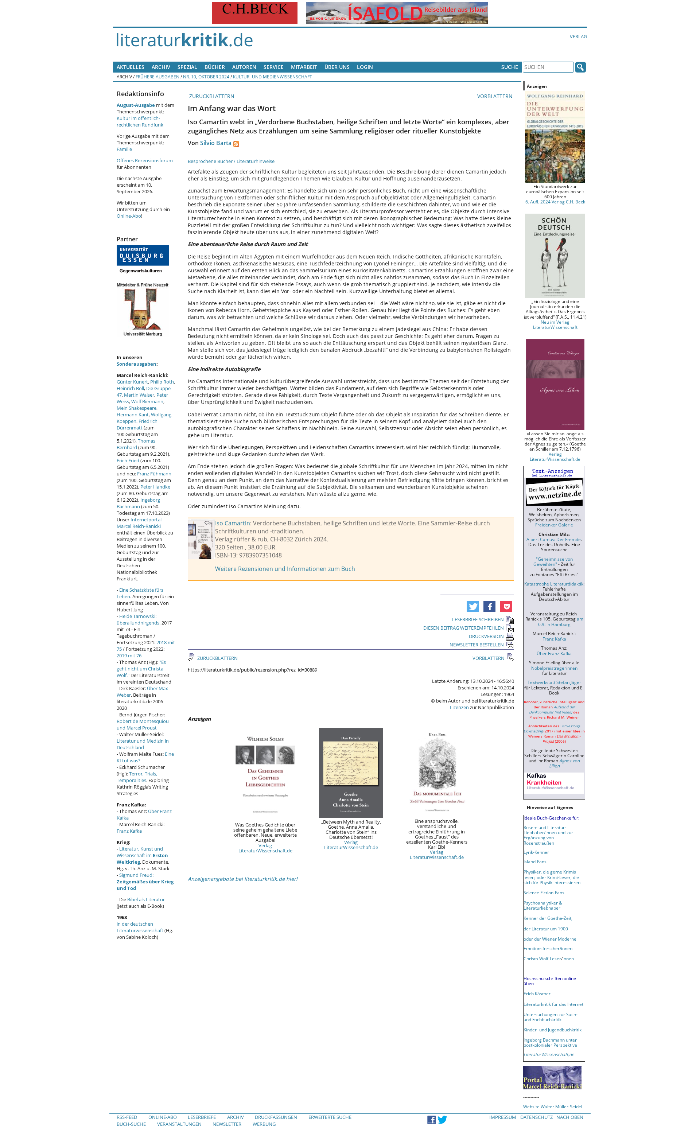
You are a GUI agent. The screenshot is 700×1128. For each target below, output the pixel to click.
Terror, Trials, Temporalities (137, 776)
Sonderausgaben (136, 364)
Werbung (264, 1124)
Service (274, 66)
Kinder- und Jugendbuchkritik (553, 1029)
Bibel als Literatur (146, 899)
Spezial (187, 66)
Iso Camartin (232, 523)
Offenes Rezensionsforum (145, 160)
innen (568, 958)
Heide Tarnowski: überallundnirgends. (138, 619)
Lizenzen (459, 707)
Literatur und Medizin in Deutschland (143, 744)
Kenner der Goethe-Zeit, (548, 918)
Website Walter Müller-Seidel (552, 1106)
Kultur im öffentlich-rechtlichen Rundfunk (140, 121)
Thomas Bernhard (136, 444)
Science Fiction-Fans (544, 892)
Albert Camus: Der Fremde (553, 539)
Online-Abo (129, 216)
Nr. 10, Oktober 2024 (206, 76)
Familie (124, 149)
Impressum (502, 1117)
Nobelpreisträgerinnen (554, 668)
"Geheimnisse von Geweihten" (553, 561)
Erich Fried (128, 460)
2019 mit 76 (129, 655)
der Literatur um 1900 (546, 928)
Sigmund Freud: (145, 881)
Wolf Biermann (147, 401)
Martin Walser (139, 395)
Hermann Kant (133, 414)
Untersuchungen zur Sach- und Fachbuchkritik (551, 1016)
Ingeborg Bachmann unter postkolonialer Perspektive (550, 1042)
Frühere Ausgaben (157, 76)
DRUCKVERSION (486, 636)
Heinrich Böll (130, 388)
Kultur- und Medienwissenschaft (272, 76)
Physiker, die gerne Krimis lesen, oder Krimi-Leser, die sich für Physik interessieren (552, 877)
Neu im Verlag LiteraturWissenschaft (555, 324)
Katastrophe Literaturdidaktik (553, 584)
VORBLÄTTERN (495, 96)
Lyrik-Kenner (536, 852)
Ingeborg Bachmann (138, 503)
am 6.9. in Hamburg (560, 621)
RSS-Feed (127, 1117)
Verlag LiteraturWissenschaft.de (265, 848)
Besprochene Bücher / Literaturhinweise (231, 161)
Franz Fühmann (154, 473)
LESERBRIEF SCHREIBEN (478, 619)
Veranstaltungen (179, 1124)
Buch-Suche (131, 1124)
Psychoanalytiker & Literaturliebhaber (543, 905)
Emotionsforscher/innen (548, 948)
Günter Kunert (132, 381)
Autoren (244, 66)
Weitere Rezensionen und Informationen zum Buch (285, 569)
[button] (473, 606)
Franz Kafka (129, 831)
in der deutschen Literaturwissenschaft (140, 927)
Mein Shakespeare (136, 408)
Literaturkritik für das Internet (553, 1004)
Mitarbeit (304, 66)
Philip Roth (162, 381)
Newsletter (227, 1124)
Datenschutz (536, 1117)
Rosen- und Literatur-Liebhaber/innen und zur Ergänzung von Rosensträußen (548, 834)
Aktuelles (130, 66)
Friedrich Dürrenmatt (137, 424)
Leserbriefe (202, 1117)
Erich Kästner (537, 993)
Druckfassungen (276, 1117)
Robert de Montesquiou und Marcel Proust (143, 724)
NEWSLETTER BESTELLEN (477, 644)
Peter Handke (155, 486)
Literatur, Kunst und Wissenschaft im (142, 855)
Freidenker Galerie (554, 525)
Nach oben (569, 1117)
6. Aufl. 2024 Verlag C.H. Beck (555, 202)
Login (365, 66)
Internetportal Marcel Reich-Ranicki (139, 522)
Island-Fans (535, 861)
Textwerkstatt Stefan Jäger (554, 682)
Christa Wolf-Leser (542, 958)
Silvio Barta (216, 143)
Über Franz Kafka (554, 653)
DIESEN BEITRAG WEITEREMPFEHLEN (463, 628)
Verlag (578, 36)
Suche (509, 66)
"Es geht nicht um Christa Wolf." (141, 668)
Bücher (215, 66)
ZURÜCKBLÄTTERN (211, 96)
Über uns (337, 66)
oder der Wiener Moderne (550, 939)
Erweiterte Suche (329, 1117)
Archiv (161, 66)
